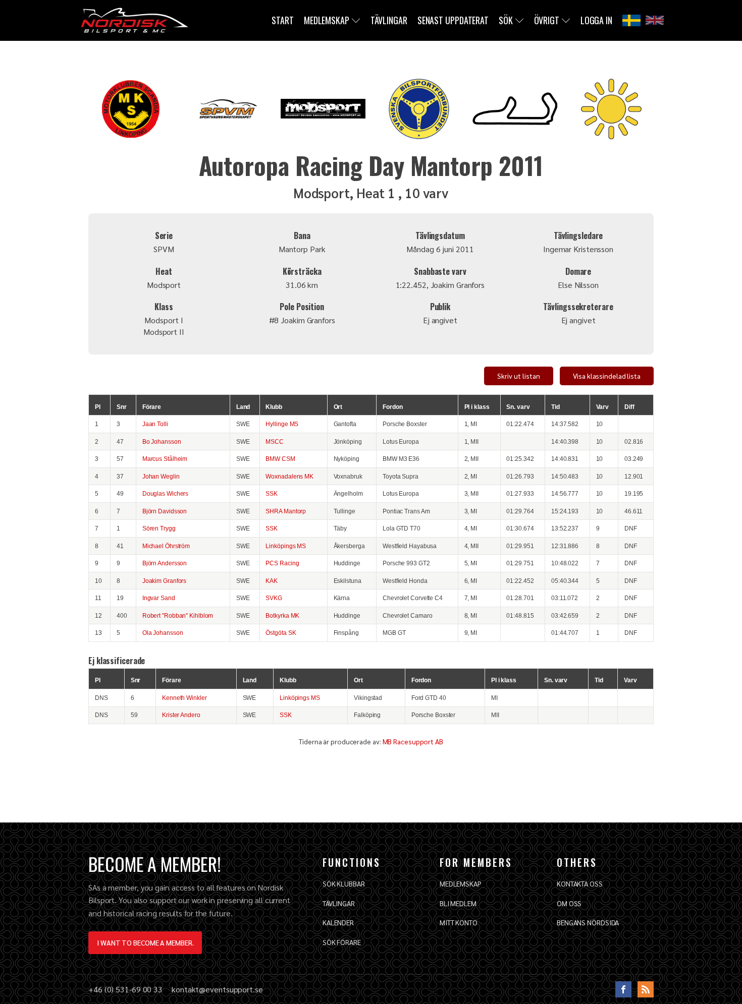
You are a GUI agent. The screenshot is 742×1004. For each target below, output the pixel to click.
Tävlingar (388, 20)
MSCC (275, 441)
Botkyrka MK (282, 615)
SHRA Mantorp (286, 511)
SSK (272, 493)
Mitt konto (459, 922)
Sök (506, 20)
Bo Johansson (161, 441)
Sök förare (342, 942)
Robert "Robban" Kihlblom (178, 615)
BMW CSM (280, 458)
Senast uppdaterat (453, 20)
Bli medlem (458, 903)
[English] (655, 20)
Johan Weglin (161, 476)
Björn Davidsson (164, 511)
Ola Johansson (162, 632)
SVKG (274, 598)
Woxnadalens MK (289, 476)
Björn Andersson (164, 563)
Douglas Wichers (165, 493)
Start (283, 20)
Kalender (338, 922)
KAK (272, 580)
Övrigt (546, 20)
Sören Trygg (159, 528)
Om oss (569, 903)
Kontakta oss (580, 883)
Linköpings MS (286, 546)
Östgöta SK (281, 632)
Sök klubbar (344, 883)
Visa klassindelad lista (607, 375)
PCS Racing (282, 563)
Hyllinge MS (282, 424)
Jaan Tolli (155, 424)
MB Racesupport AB (413, 741)
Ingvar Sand (158, 598)
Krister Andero (181, 715)
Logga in (596, 20)
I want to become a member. (145, 942)
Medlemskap (326, 20)
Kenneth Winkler (184, 697)
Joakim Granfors (164, 580)
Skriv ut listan (518, 375)
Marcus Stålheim (165, 458)
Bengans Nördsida (588, 922)
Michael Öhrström (166, 546)
